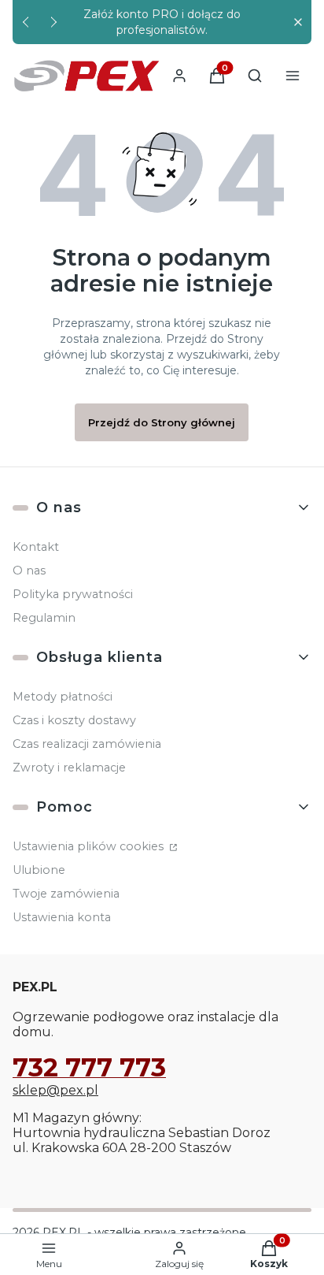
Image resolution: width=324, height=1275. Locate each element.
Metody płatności (62, 697)
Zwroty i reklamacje (69, 767)
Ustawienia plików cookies (90, 846)
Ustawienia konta (62, 917)
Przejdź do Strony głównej (161, 422)
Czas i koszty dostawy (74, 720)
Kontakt (36, 547)
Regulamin (44, 618)
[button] (297, 22)
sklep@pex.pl (55, 1090)
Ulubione (39, 870)
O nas (29, 570)
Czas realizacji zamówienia (87, 744)
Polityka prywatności (73, 594)
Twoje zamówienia (66, 894)
